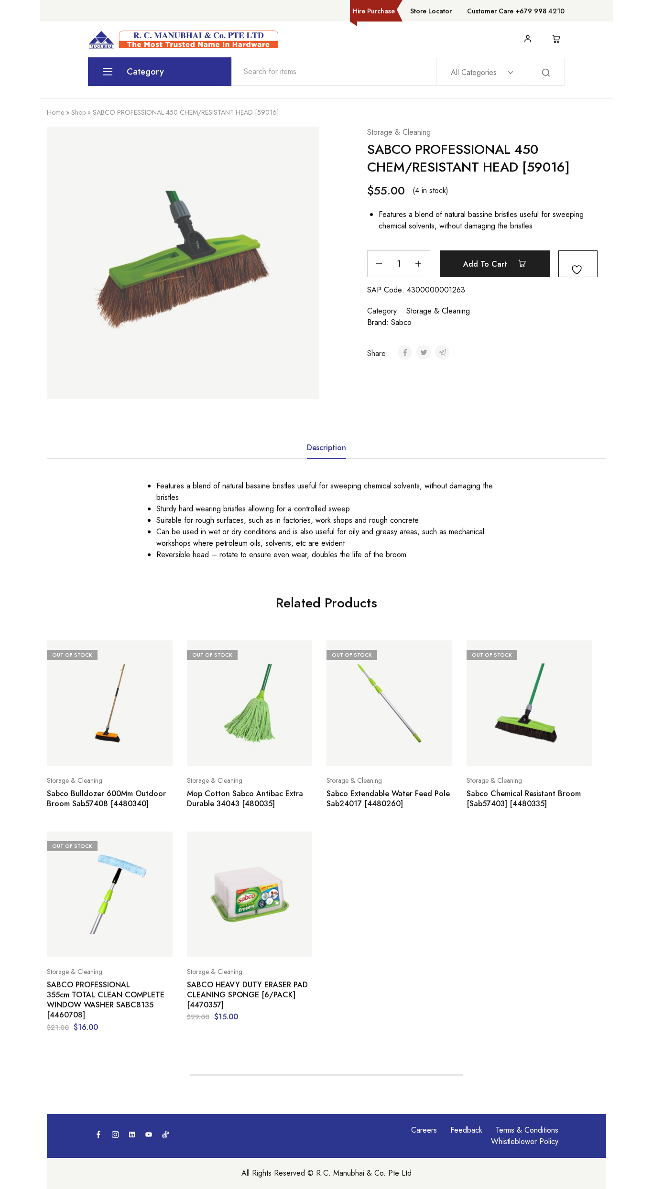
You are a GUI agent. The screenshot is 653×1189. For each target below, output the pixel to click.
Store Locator (431, 11)
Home (55, 112)
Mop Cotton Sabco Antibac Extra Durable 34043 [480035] (245, 799)
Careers (424, 1129)
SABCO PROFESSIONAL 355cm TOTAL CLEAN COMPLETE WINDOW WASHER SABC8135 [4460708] (105, 1000)
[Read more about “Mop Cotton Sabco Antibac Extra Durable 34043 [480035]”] (225, 751)
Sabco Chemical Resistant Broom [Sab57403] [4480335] (524, 799)
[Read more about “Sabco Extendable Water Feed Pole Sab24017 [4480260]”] (365, 751)
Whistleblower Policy (524, 1141)
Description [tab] (326, 447)
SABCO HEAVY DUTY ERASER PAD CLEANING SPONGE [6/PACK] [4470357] (247, 995)
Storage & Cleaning (399, 132)
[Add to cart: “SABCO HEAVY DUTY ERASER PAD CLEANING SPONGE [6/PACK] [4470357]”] (225, 942)
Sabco (401, 322)
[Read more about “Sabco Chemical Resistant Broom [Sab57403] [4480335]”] (505, 751)
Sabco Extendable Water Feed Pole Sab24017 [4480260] (388, 799)
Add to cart (486, 264)
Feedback (466, 1129)
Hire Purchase (374, 11)
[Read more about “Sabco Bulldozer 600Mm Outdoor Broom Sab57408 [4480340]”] (85, 751)
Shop (78, 112)
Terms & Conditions (527, 1129)
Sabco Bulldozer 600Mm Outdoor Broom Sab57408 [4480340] (106, 799)
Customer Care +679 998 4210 (516, 11)
